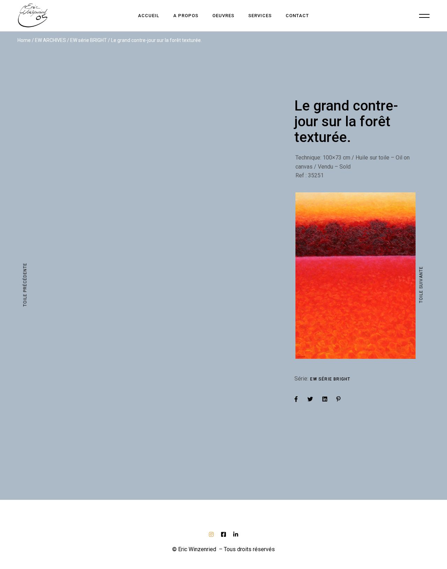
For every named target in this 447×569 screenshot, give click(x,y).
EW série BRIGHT (330, 379)
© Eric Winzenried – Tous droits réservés (223, 549)
